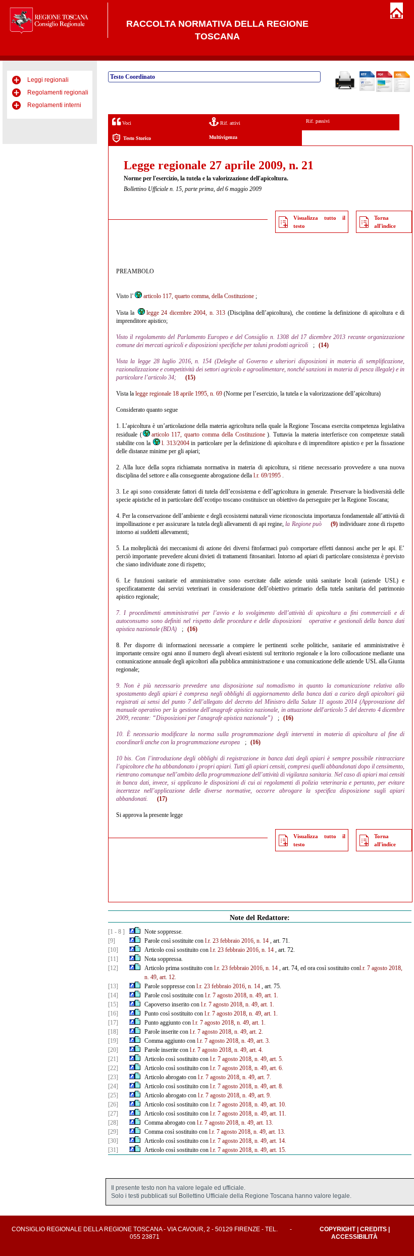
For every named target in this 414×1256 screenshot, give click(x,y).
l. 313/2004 (175, 443)
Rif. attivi (229, 123)
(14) (324, 345)
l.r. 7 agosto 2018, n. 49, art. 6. (246, 1068)
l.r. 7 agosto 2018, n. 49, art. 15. (248, 1149)
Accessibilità (354, 1236)
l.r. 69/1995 (267, 475)
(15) (190, 377)
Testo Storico (137, 138)
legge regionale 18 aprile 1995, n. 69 (178, 393)
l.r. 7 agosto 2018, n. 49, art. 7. (234, 1077)
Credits (373, 1229)
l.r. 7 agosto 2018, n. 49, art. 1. (241, 995)
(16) (192, 629)
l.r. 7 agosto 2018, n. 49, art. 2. (226, 1031)
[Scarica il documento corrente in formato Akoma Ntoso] (402, 89)
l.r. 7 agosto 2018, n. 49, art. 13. (235, 1122)
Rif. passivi (318, 121)
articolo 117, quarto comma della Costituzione (208, 434)
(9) (334, 523)
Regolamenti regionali (57, 92)
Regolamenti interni (54, 105)
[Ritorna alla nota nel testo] (132, 931)
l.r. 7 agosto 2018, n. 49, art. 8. (246, 1086)
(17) (162, 798)
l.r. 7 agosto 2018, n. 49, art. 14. (248, 1140)
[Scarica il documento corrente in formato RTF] (367, 88)
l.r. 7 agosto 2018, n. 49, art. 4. (226, 1049)
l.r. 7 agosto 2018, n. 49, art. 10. (248, 1104)
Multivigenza (223, 137)
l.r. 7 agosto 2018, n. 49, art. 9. (234, 1095)
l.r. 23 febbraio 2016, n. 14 (237, 940)
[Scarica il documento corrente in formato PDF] (384, 89)
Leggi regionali (48, 79)
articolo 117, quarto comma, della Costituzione (198, 296)
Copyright (337, 1229)
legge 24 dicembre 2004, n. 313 (185, 312)
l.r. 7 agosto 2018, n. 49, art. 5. (246, 1058)
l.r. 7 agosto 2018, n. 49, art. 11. (248, 1113)
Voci (126, 123)
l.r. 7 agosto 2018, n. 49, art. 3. (233, 1040)
